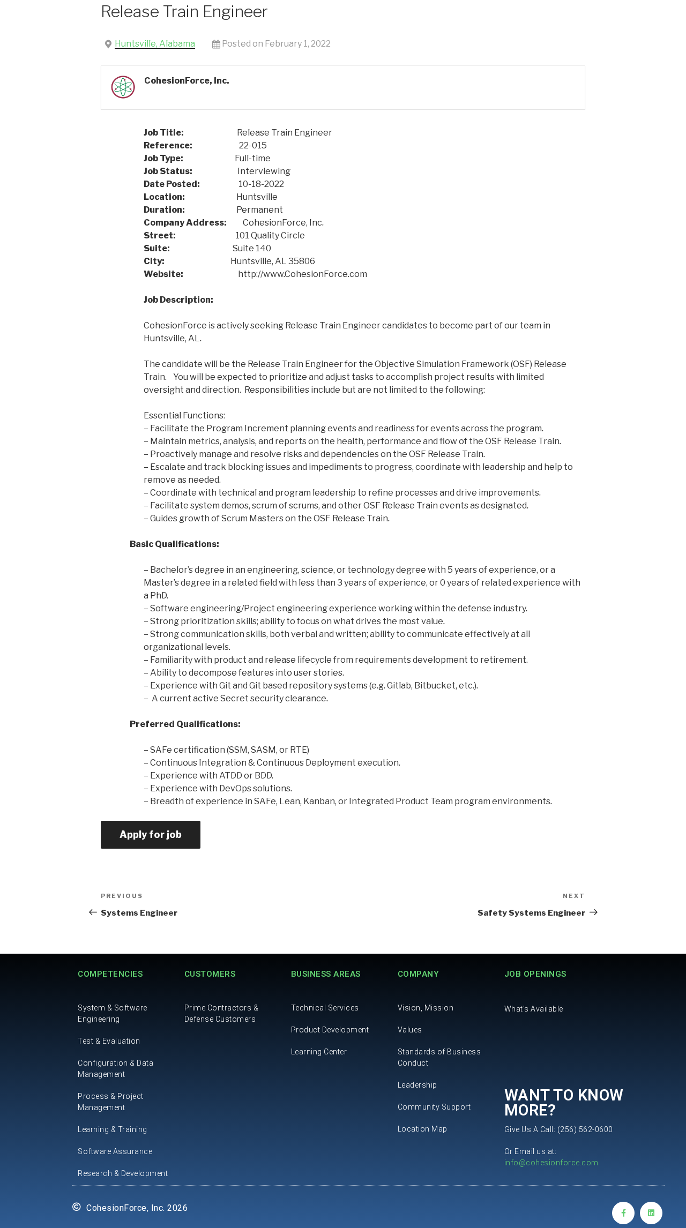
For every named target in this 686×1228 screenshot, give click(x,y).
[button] (533, 1008)
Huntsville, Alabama (155, 44)
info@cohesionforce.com (551, 1162)
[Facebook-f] (623, 1213)
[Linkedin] (651, 1213)
